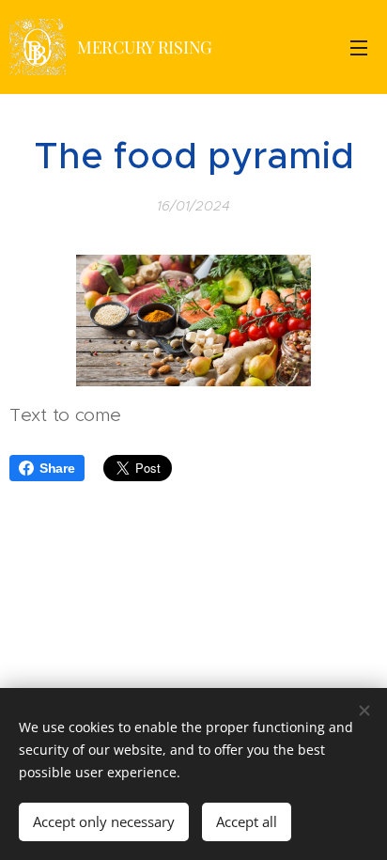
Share (57, 468)
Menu (359, 47)
